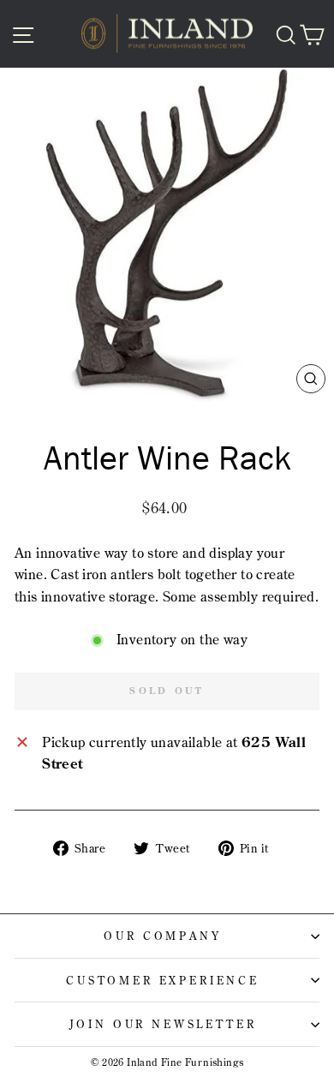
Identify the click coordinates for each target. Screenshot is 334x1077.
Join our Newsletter (163, 1024)
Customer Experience (162, 980)
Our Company (162, 935)
